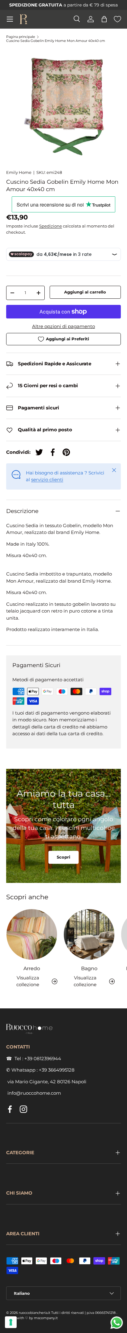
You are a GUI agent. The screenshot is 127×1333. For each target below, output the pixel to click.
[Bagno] (89, 934)
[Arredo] (31, 934)
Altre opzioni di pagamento (63, 326)
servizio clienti (47, 479)
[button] (104, 19)
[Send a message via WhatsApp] (116, 1322)
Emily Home (18, 172)
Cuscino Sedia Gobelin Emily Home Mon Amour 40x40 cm (55, 41)
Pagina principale (20, 37)
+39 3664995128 (57, 1070)
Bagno (89, 968)
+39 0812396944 (42, 1058)
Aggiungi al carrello (85, 291)
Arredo (31, 968)
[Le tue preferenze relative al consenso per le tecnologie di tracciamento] (11, 1322)
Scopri (63, 857)
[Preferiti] (117, 19)
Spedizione (50, 226)
